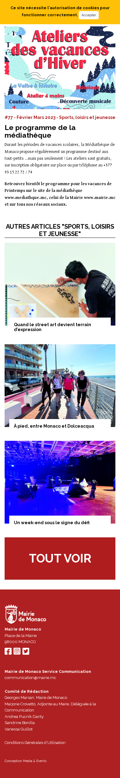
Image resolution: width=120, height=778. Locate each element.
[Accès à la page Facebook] (8, 652)
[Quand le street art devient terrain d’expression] (60, 284)
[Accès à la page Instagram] (17, 652)
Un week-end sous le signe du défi (52, 522)
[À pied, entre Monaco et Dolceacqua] (60, 385)
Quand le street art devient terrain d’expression (52, 327)
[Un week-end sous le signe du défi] (60, 482)
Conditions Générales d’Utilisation (35, 742)
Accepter (89, 15)
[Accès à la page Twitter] (25, 652)
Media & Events (34, 761)
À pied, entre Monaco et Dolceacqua (54, 426)
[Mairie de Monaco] (25, 614)
